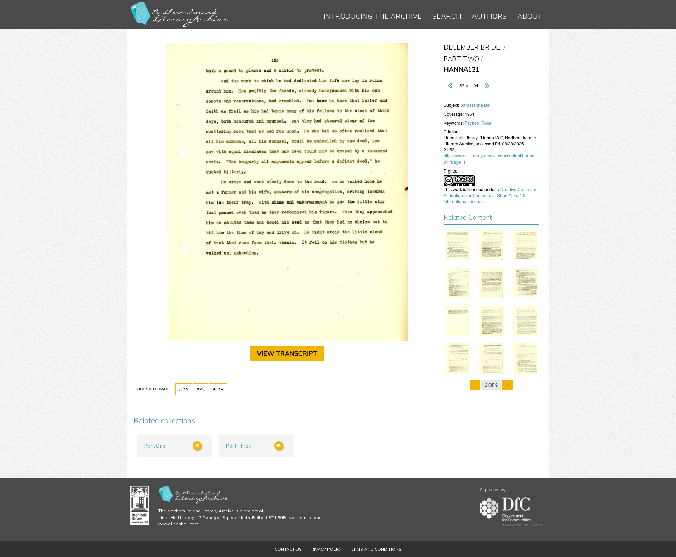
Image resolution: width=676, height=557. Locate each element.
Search (446, 16)
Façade (472, 123)
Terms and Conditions (375, 549)
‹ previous (451, 86)
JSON (183, 389)
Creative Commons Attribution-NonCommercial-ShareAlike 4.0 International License (490, 195)
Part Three (238, 446)
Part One (154, 446)
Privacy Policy (325, 549)
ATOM (218, 389)
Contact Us (288, 549)
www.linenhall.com (178, 523)
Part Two (461, 59)
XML (201, 389)
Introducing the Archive (373, 16)
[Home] (179, 14)
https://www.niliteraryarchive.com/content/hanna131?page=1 (490, 158)
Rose (486, 123)
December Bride (472, 47)
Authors (489, 16)
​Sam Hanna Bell (476, 105)
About (529, 16)
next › (487, 86)
